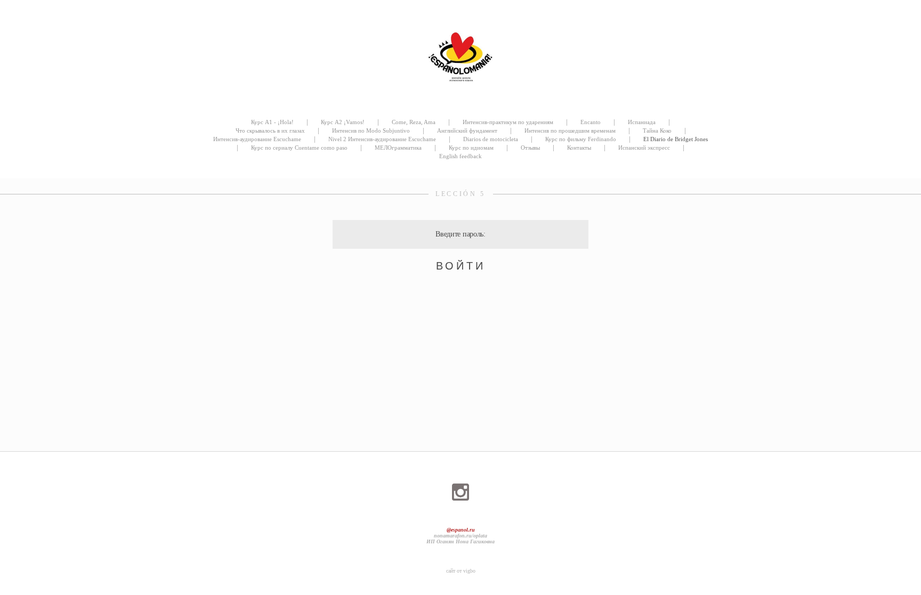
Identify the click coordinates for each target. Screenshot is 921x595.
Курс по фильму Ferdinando (580, 139)
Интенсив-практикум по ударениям (508, 122)
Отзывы (530, 147)
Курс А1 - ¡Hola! (272, 122)
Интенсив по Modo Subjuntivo (371, 130)
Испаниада (642, 122)
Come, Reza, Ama (413, 122)
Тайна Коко (657, 130)
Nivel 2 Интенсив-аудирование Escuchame (382, 139)
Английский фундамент (467, 130)
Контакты (579, 147)
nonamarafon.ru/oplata (460, 536)
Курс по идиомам (471, 147)
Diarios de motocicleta (490, 139)
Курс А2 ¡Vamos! (343, 122)
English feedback (460, 156)
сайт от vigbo (460, 571)
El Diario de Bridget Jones (675, 139)
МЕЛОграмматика (398, 147)
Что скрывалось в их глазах (270, 130)
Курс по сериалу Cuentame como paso (299, 147)
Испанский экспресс (644, 147)
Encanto (590, 122)
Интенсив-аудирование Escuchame (257, 139)
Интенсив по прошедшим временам (570, 130)
